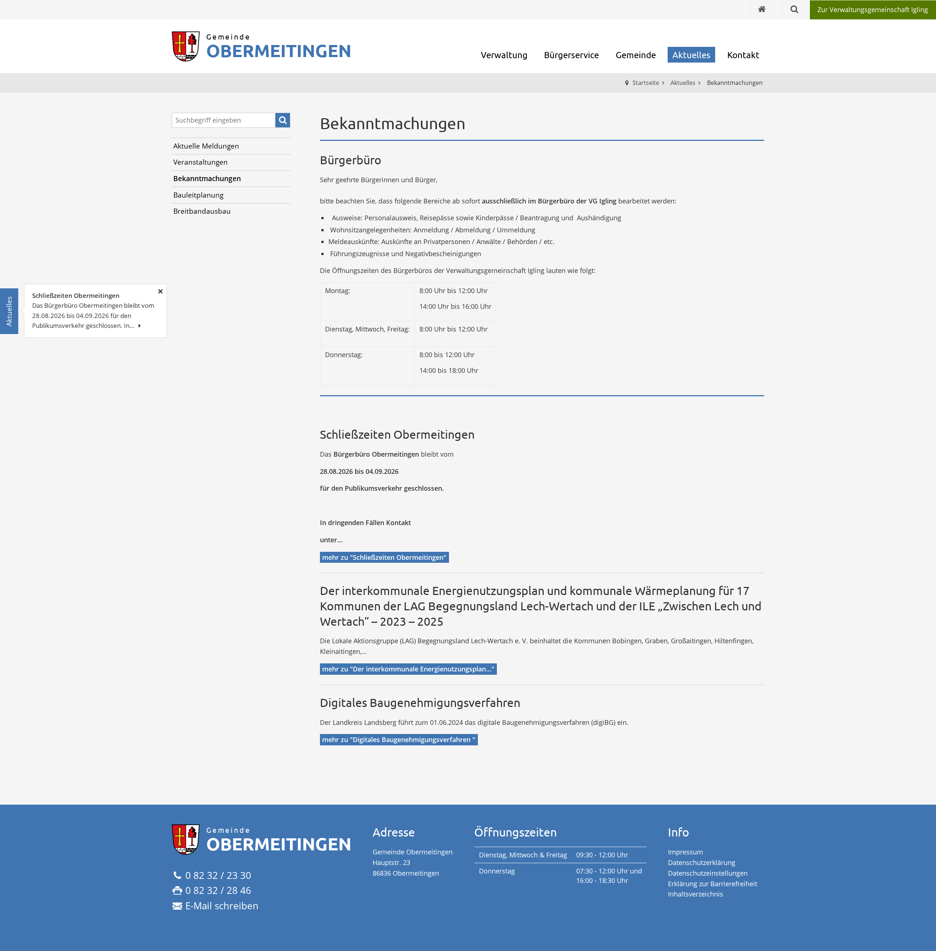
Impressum (685, 851)
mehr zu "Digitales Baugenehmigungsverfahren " (398, 739)
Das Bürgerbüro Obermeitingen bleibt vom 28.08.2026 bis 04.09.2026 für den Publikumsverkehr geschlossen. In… (93, 310)
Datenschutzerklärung (701, 862)
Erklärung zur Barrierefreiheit (712, 883)
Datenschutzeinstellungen (708, 873)
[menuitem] (872, 9)
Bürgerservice (571, 54)
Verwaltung (504, 54)
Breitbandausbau (202, 211)
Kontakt (743, 54)
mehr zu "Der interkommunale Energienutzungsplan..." (408, 668)
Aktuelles (691, 54)
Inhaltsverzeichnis (695, 894)
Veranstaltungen (200, 162)
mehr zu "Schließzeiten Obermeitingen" (384, 557)
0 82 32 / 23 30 (218, 875)
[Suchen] (282, 120)
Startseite (646, 83)
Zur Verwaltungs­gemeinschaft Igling (873, 9)
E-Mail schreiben (221, 905)
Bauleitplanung (198, 195)
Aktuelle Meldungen (206, 146)
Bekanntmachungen (207, 178)
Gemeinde (636, 54)
